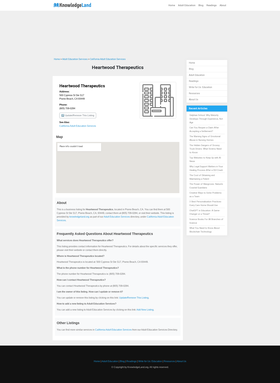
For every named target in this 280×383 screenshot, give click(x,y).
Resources (194, 93)
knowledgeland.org (79, 216)
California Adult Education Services (108, 59)
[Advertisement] (140, 33)
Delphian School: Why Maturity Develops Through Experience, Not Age (206, 119)
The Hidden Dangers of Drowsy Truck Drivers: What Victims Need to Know (205, 149)
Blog (200, 5)
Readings (211, 5)
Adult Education (186, 5)
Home (171, 5)
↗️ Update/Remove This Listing (77, 115)
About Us (193, 99)
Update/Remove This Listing (134, 297)
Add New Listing (145, 309)
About (223, 5)
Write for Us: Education (200, 87)
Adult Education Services (75, 59)
